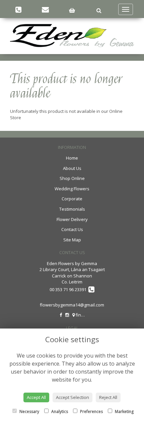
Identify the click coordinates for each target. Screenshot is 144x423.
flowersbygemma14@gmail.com (72, 305)
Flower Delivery (72, 219)
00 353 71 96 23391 (69, 289)
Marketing (124, 411)
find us (82, 315)
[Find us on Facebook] (61, 315)
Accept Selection (72, 397)
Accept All (36, 397)
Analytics (59, 411)
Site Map (72, 240)
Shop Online (72, 178)
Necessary (28, 411)
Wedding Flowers (72, 189)
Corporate (72, 199)
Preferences (91, 411)
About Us (72, 168)
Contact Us (72, 229)
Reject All (108, 397)
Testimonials (72, 209)
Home (72, 158)
